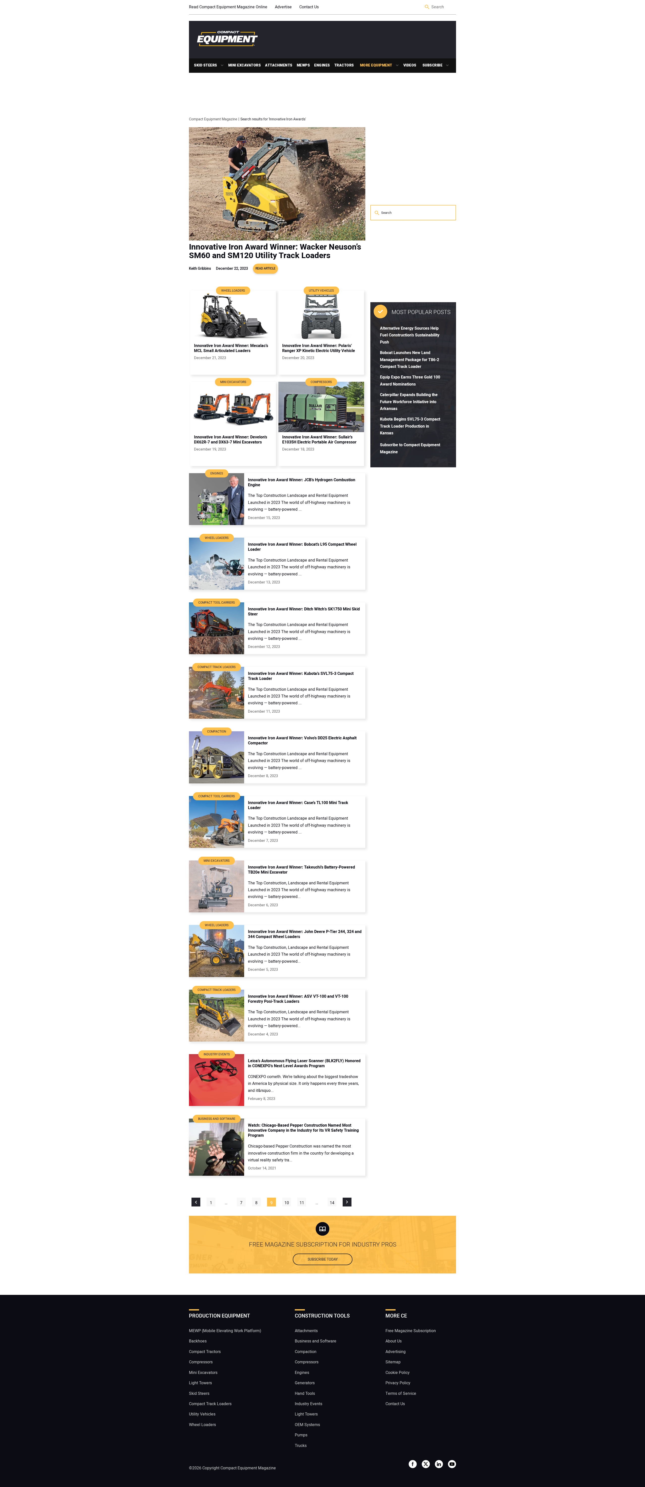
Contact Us (309, 7)
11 (302, 1203)
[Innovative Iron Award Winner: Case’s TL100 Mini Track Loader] (216, 822)
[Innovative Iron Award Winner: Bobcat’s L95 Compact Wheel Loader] (216, 564)
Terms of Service (400, 1394)
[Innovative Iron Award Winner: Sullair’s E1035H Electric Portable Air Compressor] (321, 407)
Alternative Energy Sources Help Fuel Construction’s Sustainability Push (409, 335)
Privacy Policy (397, 1383)
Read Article (265, 268)
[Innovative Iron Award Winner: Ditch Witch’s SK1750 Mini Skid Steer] (216, 628)
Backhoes (198, 1341)
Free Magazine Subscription (410, 1331)
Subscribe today (323, 1259)
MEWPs (303, 65)
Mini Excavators (244, 65)
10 (286, 1203)
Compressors (201, 1362)
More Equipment (376, 65)
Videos (409, 65)
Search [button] (427, 7)
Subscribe (433, 65)
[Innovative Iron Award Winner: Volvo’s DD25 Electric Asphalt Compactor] (216, 757)
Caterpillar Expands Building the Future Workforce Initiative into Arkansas (409, 402)
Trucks (301, 1446)
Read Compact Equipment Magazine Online (228, 7)
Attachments (279, 65)
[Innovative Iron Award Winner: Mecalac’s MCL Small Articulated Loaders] (233, 315)
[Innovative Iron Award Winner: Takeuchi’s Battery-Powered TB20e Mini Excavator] (216, 886)
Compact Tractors (205, 1352)
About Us (393, 1341)
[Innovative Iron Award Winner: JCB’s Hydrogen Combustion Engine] (216, 499)
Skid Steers (205, 65)
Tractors (344, 65)
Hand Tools (305, 1394)
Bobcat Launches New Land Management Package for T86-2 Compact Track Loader (409, 360)
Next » (347, 1202)
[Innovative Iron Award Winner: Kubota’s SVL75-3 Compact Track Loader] (216, 693)
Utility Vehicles (202, 1414)
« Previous (195, 1202)
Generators (305, 1383)
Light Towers (200, 1383)
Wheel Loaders (202, 1425)
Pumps (301, 1435)
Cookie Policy (397, 1373)
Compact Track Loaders (210, 1404)
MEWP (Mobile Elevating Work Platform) (225, 1331)
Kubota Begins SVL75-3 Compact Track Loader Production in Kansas (410, 426)
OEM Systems (307, 1425)
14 (332, 1203)
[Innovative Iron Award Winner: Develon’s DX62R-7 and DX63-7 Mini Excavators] (233, 407)
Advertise (283, 7)
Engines (322, 65)
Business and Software (315, 1341)
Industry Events (308, 1404)
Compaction (305, 1352)
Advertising (395, 1352)
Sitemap (393, 1362)
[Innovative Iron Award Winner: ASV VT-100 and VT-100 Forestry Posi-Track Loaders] (216, 1016)
